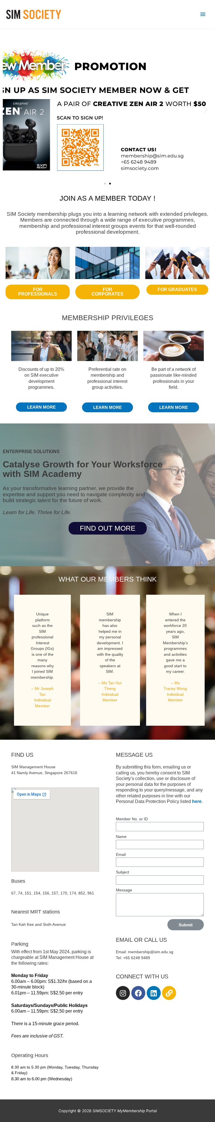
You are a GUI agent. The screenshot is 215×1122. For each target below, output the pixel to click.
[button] (105, 183)
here (197, 801)
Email (121, 854)
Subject (122, 872)
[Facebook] (138, 993)
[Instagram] (123, 993)
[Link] (169, 993)
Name (121, 837)
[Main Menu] (203, 14)
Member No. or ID (132, 819)
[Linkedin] (154, 993)
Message (124, 890)
